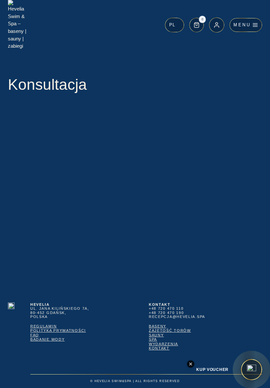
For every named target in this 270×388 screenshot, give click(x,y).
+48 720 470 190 (166, 313)
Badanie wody (47, 339)
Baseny (157, 326)
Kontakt (159, 348)
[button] (174, 25)
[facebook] (221, 362)
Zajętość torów (170, 330)
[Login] (216, 25)
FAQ (34, 335)
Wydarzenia (163, 344)
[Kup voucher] (251, 369)
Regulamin (43, 326)
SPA (153, 339)
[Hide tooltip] (190, 364)
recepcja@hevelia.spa (177, 317)
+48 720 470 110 (166, 308)
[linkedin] (238, 362)
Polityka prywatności (58, 330)
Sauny (156, 335)
